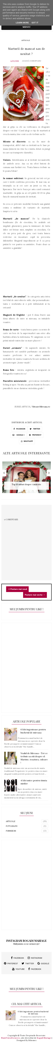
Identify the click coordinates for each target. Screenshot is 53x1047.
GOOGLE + (20, 435)
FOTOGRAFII (11, 826)
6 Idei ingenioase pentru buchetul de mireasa (33, 1012)
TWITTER (36, 429)
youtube (20, 969)
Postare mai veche (34, 595)
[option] (27, 479)
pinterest (12, 963)
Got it (35, 22)
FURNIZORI (11, 831)
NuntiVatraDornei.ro (10, 1038)
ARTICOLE (25, 40)
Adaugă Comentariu (31, 61)
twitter (29, 963)
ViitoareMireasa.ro (41, 406)
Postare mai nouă (18, 589)
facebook (19, 958)
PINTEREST (36, 435)
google (45, 963)
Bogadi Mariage (44, 1038)
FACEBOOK (20, 429)
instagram (36, 958)
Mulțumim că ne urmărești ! (26, 944)
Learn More (22, 22)
